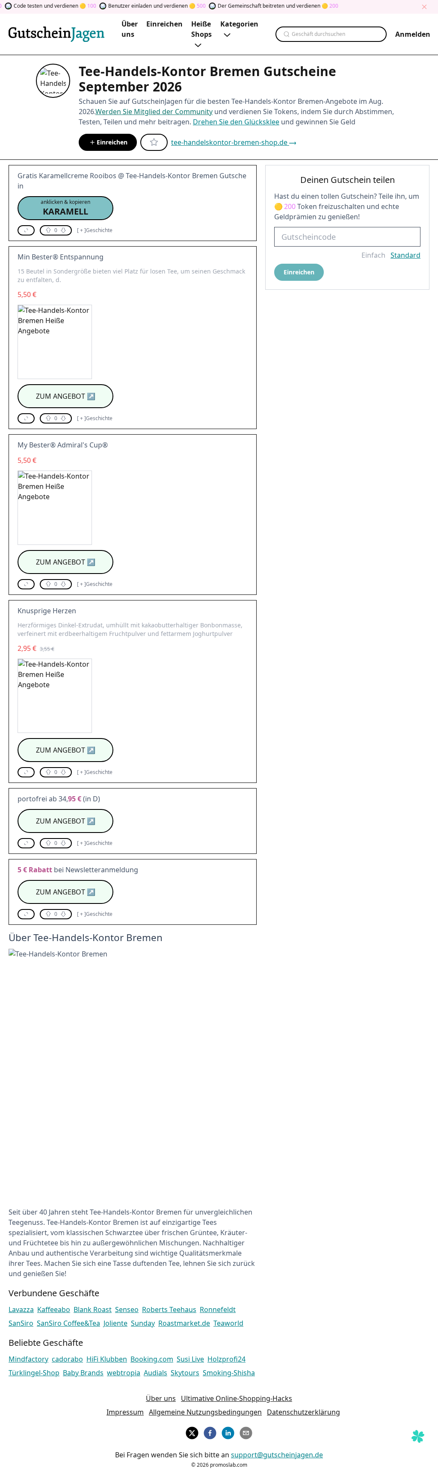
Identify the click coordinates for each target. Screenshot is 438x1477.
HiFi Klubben (106, 1359)
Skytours (185, 1372)
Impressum (125, 1412)
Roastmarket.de (184, 1323)
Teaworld (228, 1323)
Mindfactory (28, 1359)
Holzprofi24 (226, 1359)
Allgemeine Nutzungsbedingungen (205, 1412)
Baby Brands (83, 1372)
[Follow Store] (154, 142)
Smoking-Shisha (229, 1372)
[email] (246, 1431)
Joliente (115, 1323)
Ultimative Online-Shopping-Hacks (236, 1398)
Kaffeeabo (53, 1309)
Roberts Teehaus (169, 1309)
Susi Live (190, 1359)
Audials (155, 1372)
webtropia (123, 1372)
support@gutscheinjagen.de (277, 1454)
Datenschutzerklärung (303, 1412)
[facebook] (210, 1431)
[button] (65, 208)
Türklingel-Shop (34, 1372)
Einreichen (112, 142)
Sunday (143, 1323)
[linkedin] (228, 1431)
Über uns (161, 1398)
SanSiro (21, 1323)
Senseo (127, 1309)
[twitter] (192, 1431)
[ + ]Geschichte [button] (94, 230)
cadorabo (67, 1359)
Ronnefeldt (218, 1309)
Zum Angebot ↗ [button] (65, 396)
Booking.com (151, 1359)
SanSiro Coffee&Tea (68, 1323)
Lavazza (21, 1309)
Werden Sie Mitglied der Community (154, 111)
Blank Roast (93, 1309)
